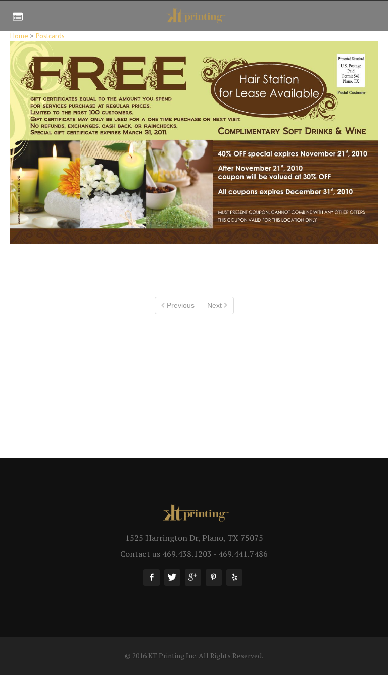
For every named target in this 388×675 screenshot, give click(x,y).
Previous (180, 305)
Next (215, 305)
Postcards (50, 35)
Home (19, 35)
